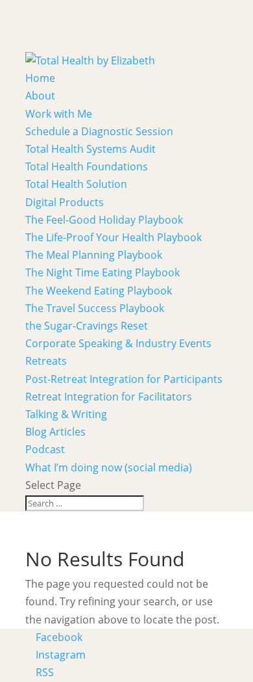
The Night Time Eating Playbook (102, 272)
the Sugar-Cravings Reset (86, 326)
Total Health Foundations (86, 166)
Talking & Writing (66, 414)
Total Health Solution (76, 184)
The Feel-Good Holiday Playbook (104, 220)
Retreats (46, 361)
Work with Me (58, 114)
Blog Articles (55, 432)
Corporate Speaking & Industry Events (118, 343)
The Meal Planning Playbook (93, 255)
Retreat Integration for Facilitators (108, 396)
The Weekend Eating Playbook (98, 290)
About (40, 95)
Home (40, 78)
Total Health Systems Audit (90, 149)
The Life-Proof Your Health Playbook (113, 237)
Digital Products (64, 202)
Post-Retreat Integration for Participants (124, 379)
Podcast (45, 449)
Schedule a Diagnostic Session (99, 131)
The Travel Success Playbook (94, 308)
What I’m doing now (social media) (108, 467)
